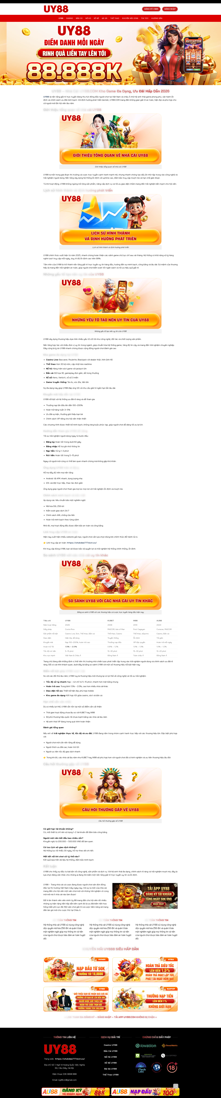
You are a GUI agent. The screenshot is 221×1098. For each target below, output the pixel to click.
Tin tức (144, 18)
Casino (69, 18)
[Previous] (6, 53)
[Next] (214, 53)
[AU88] (75, 1092)
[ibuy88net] (56, 9)
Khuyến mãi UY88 (130, 18)
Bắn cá (79, 18)
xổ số (96, 18)
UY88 (61, 18)
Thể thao (114, 18)
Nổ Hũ (88, 18)
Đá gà (104, 18)
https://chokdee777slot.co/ (82, 542)
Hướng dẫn (156, 18)
